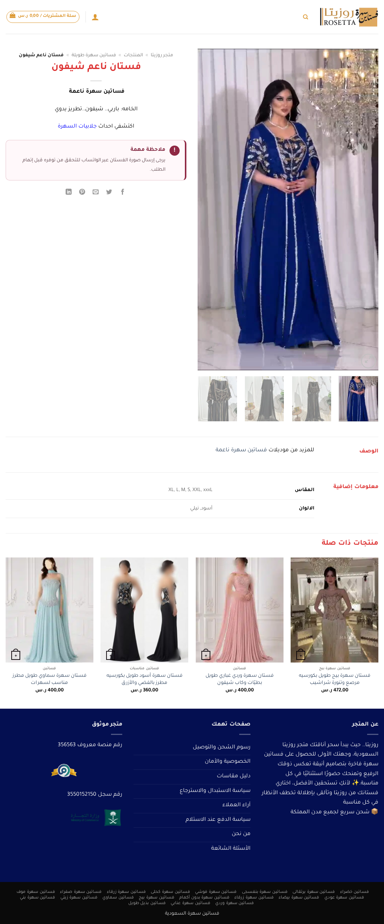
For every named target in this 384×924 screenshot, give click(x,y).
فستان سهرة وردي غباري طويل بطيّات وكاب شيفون (240, 679)
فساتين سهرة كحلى (170, 892)
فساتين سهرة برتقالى (313, 892)
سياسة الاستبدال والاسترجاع (215, 791)
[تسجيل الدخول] (95, 17)
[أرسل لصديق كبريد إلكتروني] (96, 193)
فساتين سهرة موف (35, 892)
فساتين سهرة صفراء (81, 892)
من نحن (241, 834)
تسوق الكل (286, 17)
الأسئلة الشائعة (230, 849)
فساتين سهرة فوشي (216, 892)
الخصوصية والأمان (227, 762)
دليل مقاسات (233, 777)
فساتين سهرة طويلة (94, 55)
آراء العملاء (236, 805)
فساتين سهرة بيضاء (299, 897)
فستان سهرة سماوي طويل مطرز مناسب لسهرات (49, 679)
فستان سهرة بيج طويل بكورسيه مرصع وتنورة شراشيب (334, 679)
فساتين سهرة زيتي (79, 897)
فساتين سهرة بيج (156, 897)
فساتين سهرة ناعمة (241, 451)
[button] (43, 17)
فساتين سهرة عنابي (190, 903)
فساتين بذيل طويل (147, 903)
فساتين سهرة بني (37, 897)
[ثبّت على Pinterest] (82, 193)
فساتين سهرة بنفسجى (265, 892)
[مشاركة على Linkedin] (68, 193)
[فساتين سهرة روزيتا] (348, 17)
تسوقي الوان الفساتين (245, 17)
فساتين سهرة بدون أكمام (204, 897)
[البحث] (305, 17)
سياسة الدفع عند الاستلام (218, 820)
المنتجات (133, 55)
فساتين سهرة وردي (234, 903)
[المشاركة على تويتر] (109, 193)
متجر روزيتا (162, 55)
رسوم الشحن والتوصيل (221, 748)
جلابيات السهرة (77, 127)
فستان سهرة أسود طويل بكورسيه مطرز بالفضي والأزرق (144, 679)
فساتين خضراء (354, 892)
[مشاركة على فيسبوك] (123, 193)
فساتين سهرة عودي (344, 897)
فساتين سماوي (118, 897)
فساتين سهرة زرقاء (126, 892)
